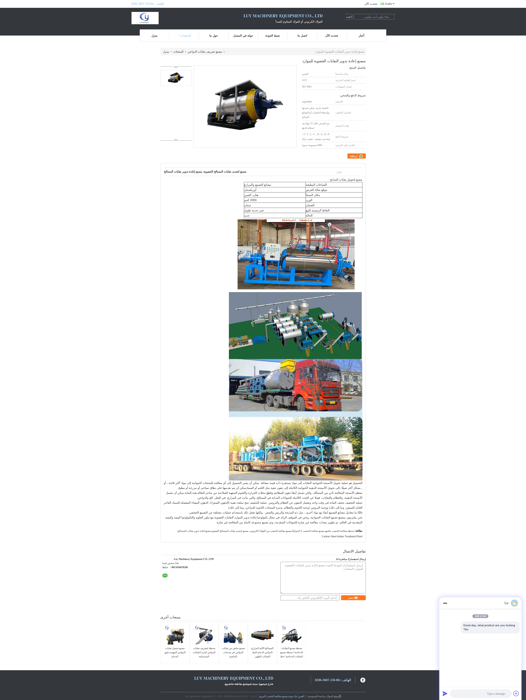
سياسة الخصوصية (317, 696)
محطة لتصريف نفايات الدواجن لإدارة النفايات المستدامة (204, 652)
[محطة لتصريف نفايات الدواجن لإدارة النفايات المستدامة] (204, 635)
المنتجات (186, 35)
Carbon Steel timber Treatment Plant (342, 536)
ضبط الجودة (272, 35)
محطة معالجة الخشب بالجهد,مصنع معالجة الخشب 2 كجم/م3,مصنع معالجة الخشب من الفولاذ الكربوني (302, 531)
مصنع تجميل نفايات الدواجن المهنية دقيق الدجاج (175, 652)
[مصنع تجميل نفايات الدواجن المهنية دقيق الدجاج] (174, 635)
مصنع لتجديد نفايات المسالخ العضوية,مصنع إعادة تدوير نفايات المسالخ (213, 531)
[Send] (445, 693)
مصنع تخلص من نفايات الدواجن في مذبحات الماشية (233, 652)
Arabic (388, 3)
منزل (154, 35)
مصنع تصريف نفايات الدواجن (205, 51)
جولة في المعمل (243, 35)
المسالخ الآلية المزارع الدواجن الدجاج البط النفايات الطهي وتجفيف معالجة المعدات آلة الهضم (262, 656)
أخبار (361, 35)
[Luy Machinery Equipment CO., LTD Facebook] (363, 679)
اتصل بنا (302, 35)
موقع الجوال (332, 696)
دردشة (354, 156)
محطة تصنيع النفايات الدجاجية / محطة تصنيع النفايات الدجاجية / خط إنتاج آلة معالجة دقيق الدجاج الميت (291, 656)
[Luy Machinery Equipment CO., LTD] (154, 18)
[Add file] (516, 693)
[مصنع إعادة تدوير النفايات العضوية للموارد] (175, 78)
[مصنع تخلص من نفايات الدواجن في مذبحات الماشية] (233, 635)
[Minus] (445, 603)
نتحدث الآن (371, 3)
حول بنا (213, 35)
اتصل (351, 597)
